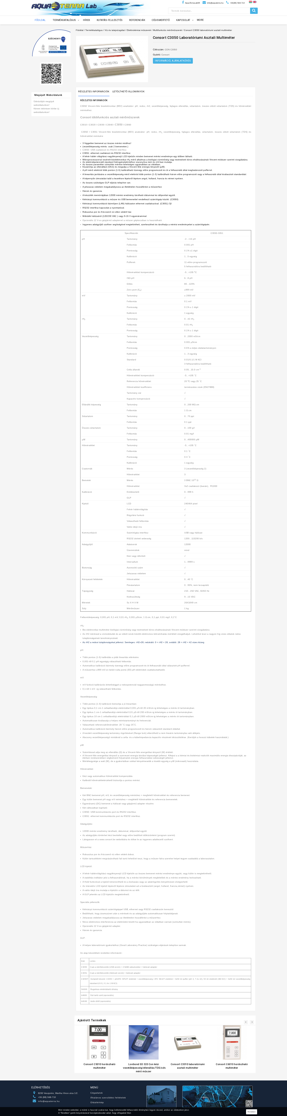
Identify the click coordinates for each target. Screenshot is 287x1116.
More (200, 20)
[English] (254, 2)
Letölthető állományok (128, 91)
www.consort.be (107, 839)
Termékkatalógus (94, 30)
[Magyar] (250, 2)
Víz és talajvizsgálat (115, 30)
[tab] (95, 91)
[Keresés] (254, 10)
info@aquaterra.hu (49, 1101)
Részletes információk (93, 91)
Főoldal (79, 30)
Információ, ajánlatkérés (173, 60)
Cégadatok (96, 1093)
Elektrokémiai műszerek (139, 30)
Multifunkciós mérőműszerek (167, 30)
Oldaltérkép (97, 1102)
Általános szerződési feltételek (108, 1097)
